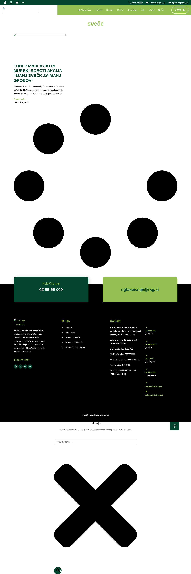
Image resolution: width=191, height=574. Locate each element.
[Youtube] (16, 2)
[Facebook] (5, 2)
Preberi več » (19, 99)
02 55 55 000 (150, 330)
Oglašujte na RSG (133, 283)
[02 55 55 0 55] (146, 341)
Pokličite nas (51, 283)
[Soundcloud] (22, 2)
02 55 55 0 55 (150, 344)
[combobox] (95, 442)
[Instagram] (11, 2)
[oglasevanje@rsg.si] (146, 391)
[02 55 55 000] (146, 327)
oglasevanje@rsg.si (154, 395)
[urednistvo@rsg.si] (146, 383)
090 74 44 (149, 358)
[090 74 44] (146, 355)
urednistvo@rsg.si (153, 386)
